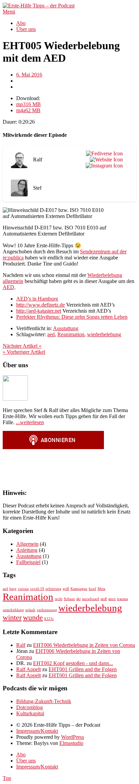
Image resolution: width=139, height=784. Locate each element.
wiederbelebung (104, 334)
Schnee (69, 599)
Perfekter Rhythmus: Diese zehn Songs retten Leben (72, 317)
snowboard (90, 599)
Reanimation (70, 334)
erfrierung (53, 589)
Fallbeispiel (28, 562)
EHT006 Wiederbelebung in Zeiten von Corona (84, 645)
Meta (101, 589)
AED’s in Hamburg (37, 299)
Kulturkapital (30, 713)
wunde (33, 618)
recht (58, 599)
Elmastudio (71, 743)
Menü (9, 11)
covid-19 (37, 589)
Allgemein (27, 544)
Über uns (26, 29)
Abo (21, 23)
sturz (112, 599)
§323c (49, 619)
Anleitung (26, 550)
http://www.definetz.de (40, 305)
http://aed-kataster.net (38, 311)
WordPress (72, 737)
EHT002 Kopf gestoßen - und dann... (73, 663)
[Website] (105, 160)
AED (8, 287)
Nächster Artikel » (22, 346)
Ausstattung (65, 328)
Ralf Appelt (28, 669)
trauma (122, 599)
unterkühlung (13, 610)
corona (23, 589)
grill (66, 589)
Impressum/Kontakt (37, 731)
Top (7, 778)
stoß (104, 599)
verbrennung (47, 610)
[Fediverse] (103, 154)
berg (13, 589)
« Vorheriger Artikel (24, 352)
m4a (28, 110)
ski (78, 599)
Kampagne (79, 589)
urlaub (30, 610)
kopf (92, 589)
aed (51, 334)
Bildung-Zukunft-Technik (43, 701)
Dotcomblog (29, 707)
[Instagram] (103, 166)
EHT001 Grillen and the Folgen (83, 669)
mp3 (28, 104)
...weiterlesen (30, 422)
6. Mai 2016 (29, 74)
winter (12, 618)
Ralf (20, 645)
